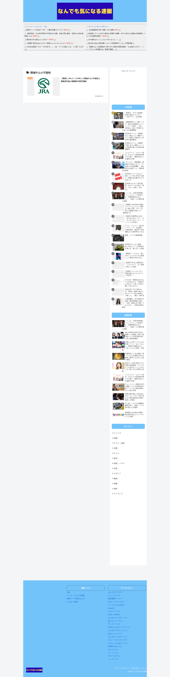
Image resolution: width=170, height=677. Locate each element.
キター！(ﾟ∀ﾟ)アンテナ (117, 640)
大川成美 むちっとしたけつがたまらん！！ (103, 39)
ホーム (144, 668)
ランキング (118, 494)
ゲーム (116, 453)
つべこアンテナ (114, 595)
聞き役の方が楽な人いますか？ (38, 39)
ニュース (117, 433)
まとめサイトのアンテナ (117, 618)
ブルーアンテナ (114, 611)
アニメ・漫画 (119, 443)
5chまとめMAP (114, 614)
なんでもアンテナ (115, 592)
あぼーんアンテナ (115, 634)
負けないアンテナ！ (116, 621)
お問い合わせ (135, 668)
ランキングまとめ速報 (76, 595)
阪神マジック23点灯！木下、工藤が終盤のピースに (45, 30)
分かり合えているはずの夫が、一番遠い (37, 26)
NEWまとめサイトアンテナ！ (120, 627)
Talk (68, 592)
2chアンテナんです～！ (117, 602)
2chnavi (111, 608)
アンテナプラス (114, 624)
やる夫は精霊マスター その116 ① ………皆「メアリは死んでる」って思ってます (55, 47)
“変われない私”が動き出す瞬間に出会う (98, 26)
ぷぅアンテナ (113, 659)
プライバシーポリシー (122, 668)
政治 (115, 458)
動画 (115, 479)
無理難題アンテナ (115, 599)
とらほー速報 (72, 602)
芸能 (115, 438)
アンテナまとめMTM (116, 605)
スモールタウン (114, 656)
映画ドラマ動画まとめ (76, 599)
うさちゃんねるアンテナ (117, 643)
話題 (115, 448)
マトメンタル (113, 653)
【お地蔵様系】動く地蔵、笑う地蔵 (100, 30)
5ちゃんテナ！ (114, 650)
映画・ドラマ (119, 463)
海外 (115, 489)
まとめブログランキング (117, 630)
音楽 (115, 468)
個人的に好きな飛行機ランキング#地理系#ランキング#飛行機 (110, 43)
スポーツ (117, 473)
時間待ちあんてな (115, 646)
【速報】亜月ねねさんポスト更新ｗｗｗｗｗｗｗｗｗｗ (46, 43)
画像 (115, 484)
